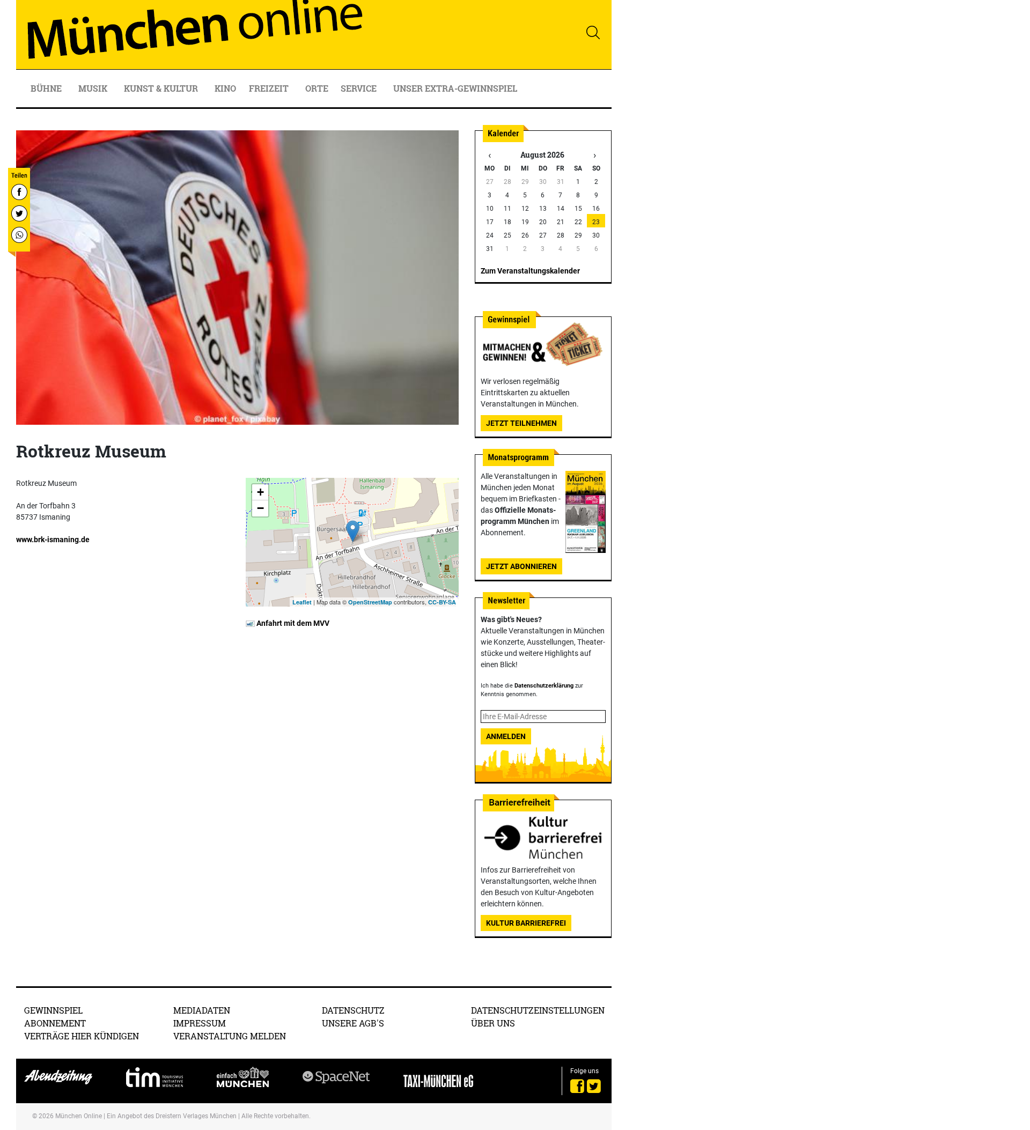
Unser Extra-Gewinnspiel (455, 88)
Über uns (493, 1023)
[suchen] (593, 32)
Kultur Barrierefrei (526, 923)
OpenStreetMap (370, 602)
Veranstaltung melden (229, 1036)
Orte (316, 88)
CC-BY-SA (442, 602)
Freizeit (270, 88)
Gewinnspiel (53, 1010)
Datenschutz (353, 1010)
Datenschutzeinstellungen (538, 1010)
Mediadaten (201, 1010)
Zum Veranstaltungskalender (530, 271)
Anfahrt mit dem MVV (292, 623)
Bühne (47, 88)
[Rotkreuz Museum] (352, 531)
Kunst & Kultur (162, 88)
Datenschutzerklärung (543, 685)
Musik (93, 88)
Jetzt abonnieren (521, 566)
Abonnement (55, 1023)
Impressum (199, 1023)
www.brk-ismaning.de (53, 539)
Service (360, 88)
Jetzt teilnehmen (521, 423)
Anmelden (506, 736)
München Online (78, 1116)
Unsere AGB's (353, 1023)
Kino (225, 88)
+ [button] (260, 492)
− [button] (260, 508)
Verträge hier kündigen (81, 1036)
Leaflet (302, 602)
